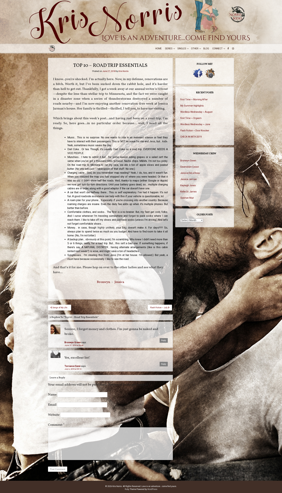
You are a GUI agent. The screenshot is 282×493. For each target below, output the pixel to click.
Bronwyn (103, 282)
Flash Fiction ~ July (159, 307)
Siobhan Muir (187, 198)
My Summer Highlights (192, 105)
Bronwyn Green (72, 342)
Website (54, 415)
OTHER (194, 48)
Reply (163, 340)
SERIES (168, 48)
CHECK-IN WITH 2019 (191, 136)
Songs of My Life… (60, 307)
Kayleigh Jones (188, 185)
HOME (158, 48)
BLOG (206, 48)
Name (52, 394)
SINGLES (181, 48)
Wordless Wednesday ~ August (196, 112)
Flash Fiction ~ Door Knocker (194, 130)
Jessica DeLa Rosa (190, 173)
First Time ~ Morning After (194, 99)
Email (52, 405)
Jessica (119, 282)
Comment (56, 425)
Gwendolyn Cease (189, 166)
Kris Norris (123, 71)
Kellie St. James (188, 191)
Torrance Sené (72, 366)
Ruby (127, 489)
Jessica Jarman (188, 179)
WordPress (152, 489)
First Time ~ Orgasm (191, 118)
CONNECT (217, 48)
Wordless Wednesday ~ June (195, 124)
